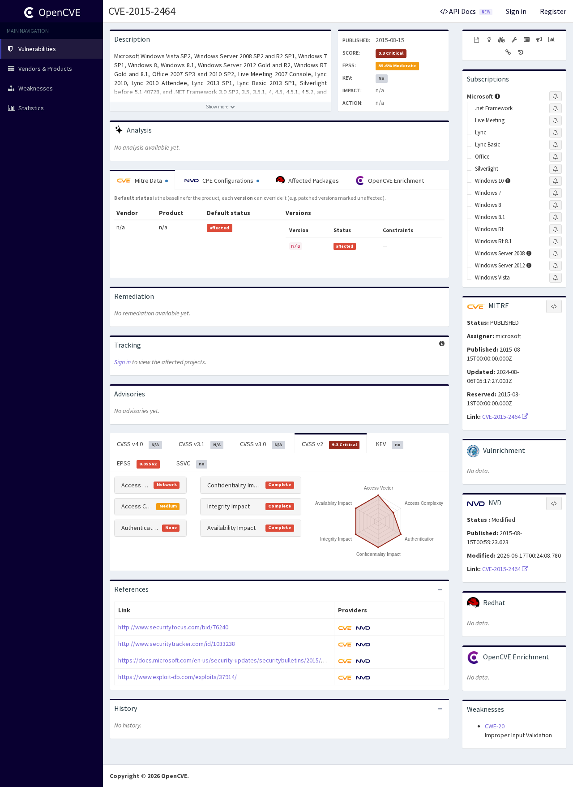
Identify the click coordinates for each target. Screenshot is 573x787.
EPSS (137, 463)
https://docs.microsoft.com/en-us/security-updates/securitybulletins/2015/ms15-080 (232, 660)
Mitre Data (148, 180)
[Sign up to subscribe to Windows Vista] (555, 278)
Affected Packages (313, 180)
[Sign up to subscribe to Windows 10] (555, 181)
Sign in (516, 11)
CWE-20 (495, 726)
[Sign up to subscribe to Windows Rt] (555, 229)
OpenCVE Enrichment (395, 180)
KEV (388, 444)
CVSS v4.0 (138, 444)
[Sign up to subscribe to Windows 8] (555, 205)
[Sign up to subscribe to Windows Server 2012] (555, 266)
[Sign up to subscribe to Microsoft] (555, 96)
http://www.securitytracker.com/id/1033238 (176, 644)
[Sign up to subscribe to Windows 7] (555, 193)
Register (553, 11)
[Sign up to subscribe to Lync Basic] (555, 145)
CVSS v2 (329, 444)
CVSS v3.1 (200, 444)
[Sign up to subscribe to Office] (555, 157)
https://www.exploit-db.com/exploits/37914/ (177, 677)
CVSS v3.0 (261, 444)
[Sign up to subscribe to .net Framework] (555, 108)
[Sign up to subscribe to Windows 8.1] (555, 217)
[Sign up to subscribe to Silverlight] (555, 169)
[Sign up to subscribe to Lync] (555, 133)
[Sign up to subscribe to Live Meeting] (555, 120)
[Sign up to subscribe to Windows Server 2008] (555, 253)
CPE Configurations (228, 180)
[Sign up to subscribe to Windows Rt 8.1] (555, 241)
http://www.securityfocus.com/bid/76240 (173, 627)
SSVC (190, 463)
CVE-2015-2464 (141, 11)
